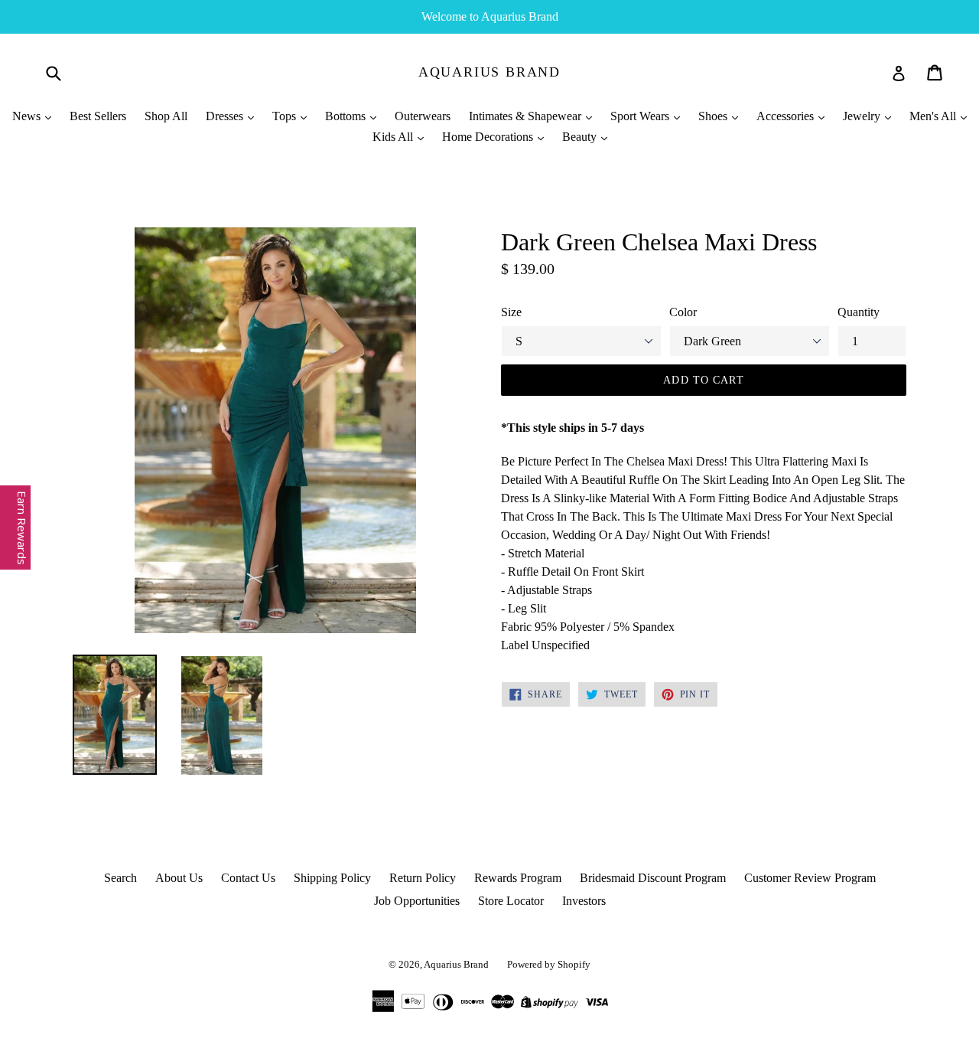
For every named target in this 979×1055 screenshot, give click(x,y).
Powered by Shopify (548, 964)
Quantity (859, 311)
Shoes (714, 115)
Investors (584, 900)
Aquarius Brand (489, 72)
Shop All (166, 115)
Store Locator (511, 900)
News (28, 115)
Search (120, 877)
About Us (179, 877)
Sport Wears (641, 115)
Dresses (226, 115)
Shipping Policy (332, 877)
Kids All (394, 136)
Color (683, 311)
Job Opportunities (417, 900)
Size (511, 311)
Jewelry (863, 115)
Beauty (581, 136)
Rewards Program (517, 877)
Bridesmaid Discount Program (653, 877)
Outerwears (422, 115)
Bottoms (347, 115)
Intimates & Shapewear (526, 115)
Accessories (786, 115)
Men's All (934, 115)
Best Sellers (98, 115)
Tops (285, 115)
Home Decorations (489, 136)
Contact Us (248, 877)
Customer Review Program (810, 877)
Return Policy (422, 877)
